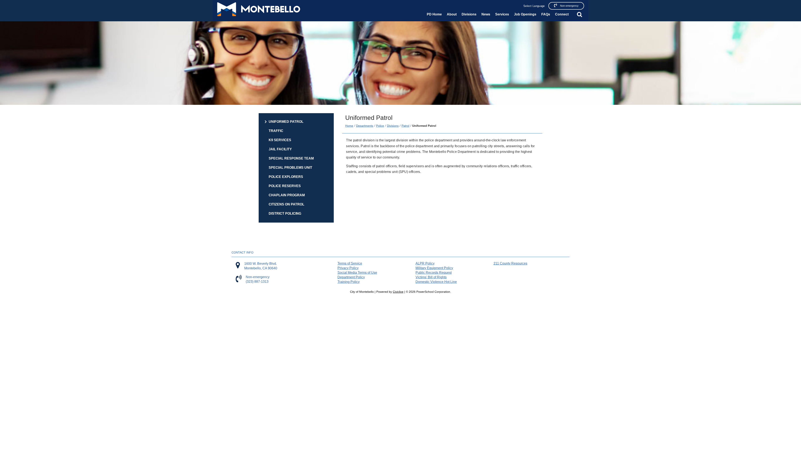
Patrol (405, 125)
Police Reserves (285, 186)
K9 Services (280, 140)
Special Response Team (291, 158)
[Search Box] (579, 14)
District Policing (285, 213)
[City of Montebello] (258, 9)
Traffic (276, 131)
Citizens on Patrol (286, 204)
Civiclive (398, 291)
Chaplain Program (287, 195)
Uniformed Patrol (286, 121)
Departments (364, 125)
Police (380, 125)
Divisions (393, 125)
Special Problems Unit (290, 167)
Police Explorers (286, 177)
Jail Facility (280, 149)
